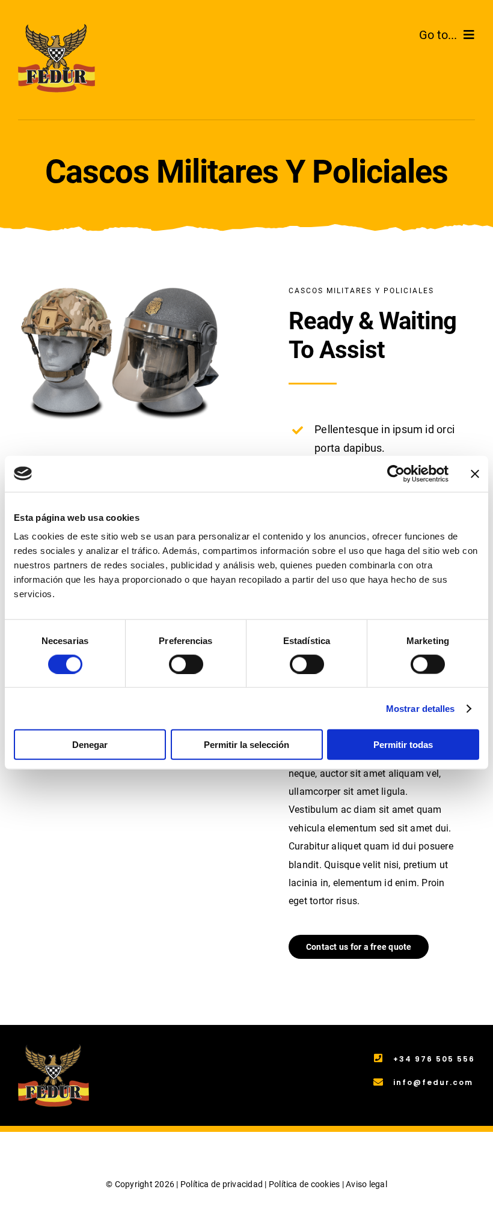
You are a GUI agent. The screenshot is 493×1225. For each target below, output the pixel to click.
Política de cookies (304, 1184)
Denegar (90, 745)
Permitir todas (403, 745)
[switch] (186, 663)
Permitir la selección (246, 745)
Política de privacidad (221, 1184)
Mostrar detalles (420, 708)
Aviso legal (366, 1184)
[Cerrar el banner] (475, 473)
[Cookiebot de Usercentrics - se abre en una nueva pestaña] (396, 473)
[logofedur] (56, 28)
